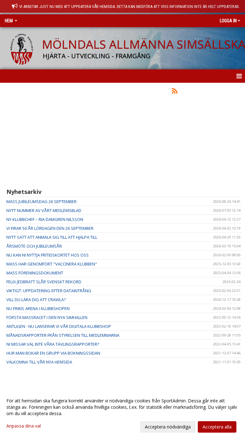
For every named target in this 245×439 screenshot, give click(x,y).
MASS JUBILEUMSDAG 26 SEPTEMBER (41, 201)
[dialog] (122, 413)
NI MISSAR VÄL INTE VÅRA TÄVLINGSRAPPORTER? (52, 344)
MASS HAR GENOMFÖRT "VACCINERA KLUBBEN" (51, 264)
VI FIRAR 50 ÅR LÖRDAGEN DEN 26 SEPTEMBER (49, 228)
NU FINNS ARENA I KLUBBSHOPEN (38, 308)
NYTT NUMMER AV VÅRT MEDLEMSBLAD (43, 210)
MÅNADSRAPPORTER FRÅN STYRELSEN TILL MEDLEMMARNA (62, 335)
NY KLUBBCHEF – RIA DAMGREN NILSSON (44, 219)
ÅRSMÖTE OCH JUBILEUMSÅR (34, 246)
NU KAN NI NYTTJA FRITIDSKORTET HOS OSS (47, 255)
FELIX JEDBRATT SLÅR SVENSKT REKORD (43, 282)
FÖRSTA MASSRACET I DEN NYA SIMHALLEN (46, 317)
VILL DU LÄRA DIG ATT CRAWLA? (36, 299)
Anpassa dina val (23, 426)
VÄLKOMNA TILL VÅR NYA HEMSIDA (39, 362)
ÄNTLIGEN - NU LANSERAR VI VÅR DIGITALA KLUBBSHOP (58, 326)
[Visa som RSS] (174, 92)
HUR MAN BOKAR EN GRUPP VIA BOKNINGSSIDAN (53, 353)
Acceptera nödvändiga (168, 427)
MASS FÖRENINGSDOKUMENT (34, 273)
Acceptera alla (217, 427)
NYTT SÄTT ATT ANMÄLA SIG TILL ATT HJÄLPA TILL (51, 237)
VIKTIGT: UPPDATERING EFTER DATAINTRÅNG (48, 291)
